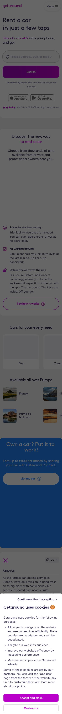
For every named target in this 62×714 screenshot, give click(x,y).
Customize (31, 708)
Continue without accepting (35, 599)
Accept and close (31, 698)
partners (9, 674)
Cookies (45, 674)
